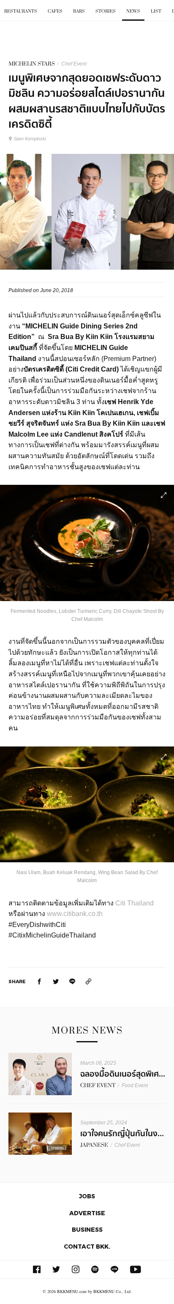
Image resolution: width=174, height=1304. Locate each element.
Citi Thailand (134, 903)
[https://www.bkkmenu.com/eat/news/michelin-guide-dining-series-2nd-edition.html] (89, 981)
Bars (79, 11)
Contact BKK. (87, 1246)
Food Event (135, 1085)
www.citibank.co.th (75, 913)
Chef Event (74, 64)
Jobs (87, 1196)
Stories (105, 11)
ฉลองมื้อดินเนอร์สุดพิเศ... (122, 1074)
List (156, 11)
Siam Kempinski (30, 138)
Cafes (55, 11)
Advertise (87, 1213)
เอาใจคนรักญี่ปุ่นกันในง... (122, 1133)
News (133, 11)
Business (87, 1229)
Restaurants (20, 11)
